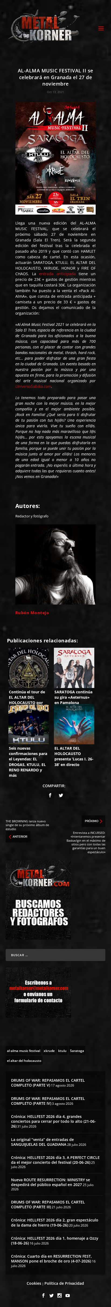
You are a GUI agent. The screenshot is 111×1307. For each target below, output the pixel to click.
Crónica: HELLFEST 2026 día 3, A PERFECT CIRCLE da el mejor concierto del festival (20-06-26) (55, 1160)
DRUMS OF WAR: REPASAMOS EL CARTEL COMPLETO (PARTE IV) (48, 1101)
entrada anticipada (57, 273)
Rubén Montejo (32, 612)
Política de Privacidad (64, 1283)
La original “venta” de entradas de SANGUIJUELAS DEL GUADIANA (42, 1142)
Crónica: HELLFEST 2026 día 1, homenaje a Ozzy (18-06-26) (54, 1241)
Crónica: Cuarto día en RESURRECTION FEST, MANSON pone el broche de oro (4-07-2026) (51, 1259)
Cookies (34, 1283)
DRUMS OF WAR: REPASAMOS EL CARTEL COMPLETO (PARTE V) (48, 1083)
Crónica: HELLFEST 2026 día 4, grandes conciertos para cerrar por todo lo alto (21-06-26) (53, 1121)
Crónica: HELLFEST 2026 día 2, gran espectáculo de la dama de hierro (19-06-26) (54, 1222)
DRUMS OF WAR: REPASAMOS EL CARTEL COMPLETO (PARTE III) (48, 1204)
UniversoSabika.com (33, 386)
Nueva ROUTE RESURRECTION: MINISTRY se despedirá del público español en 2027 (50, 1182)
